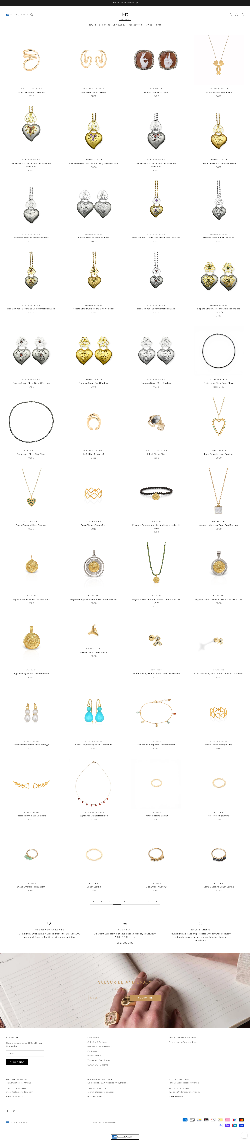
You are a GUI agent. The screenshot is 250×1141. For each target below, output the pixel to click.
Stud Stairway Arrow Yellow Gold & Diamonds (156, 673)
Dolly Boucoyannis (93, 812)
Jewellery (119, 25)
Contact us (93, 1037)
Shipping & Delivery (98, 1042)
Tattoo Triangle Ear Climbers (31, 815)
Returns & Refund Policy (100, 1046)
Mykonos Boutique (179, 1079)
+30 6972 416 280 (179, 1088)
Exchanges (93, 1051)
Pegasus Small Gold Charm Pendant (31, 599)
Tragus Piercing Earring (156, 815)
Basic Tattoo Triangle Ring (218, 744)
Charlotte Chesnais (31, 89)
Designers (104, 25)
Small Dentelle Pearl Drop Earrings (31, 744)
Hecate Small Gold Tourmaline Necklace (93, 309)
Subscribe (145, 998)
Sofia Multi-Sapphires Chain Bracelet (156, 744)
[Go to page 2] (94, 901)
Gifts (158, 25)
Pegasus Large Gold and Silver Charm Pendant (93, 599)
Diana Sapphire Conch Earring (219, 887)
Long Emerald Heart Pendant (218, 454)
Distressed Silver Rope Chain (218, 383)
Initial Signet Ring (156, 454)
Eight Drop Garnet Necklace (94, 815)
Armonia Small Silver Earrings (156, 383)
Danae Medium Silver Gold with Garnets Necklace (31, 165)
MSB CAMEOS (156, 89)
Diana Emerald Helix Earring (31, 887)
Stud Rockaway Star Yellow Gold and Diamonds (218, 673)
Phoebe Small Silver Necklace (218, 237)
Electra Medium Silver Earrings (93, 237)
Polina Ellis (218, 521)
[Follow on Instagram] (14, 1111)
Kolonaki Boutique (16, 1079)
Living (149, 25)
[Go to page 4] (156, 901)
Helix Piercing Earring (219, 815)
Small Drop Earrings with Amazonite (93, 744)
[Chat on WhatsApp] (230, 15)
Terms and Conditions (99, 1060)
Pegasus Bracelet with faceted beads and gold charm (156, 527)
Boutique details (14, 1096)
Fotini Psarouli (219, 450)
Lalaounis (156, 521)
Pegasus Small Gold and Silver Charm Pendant (219, 599)
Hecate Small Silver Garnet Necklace (156, 309)
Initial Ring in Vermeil (94, 454)
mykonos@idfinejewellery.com (184, 1092)
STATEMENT (156, 670)
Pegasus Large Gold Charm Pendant (31, 673)
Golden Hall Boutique (100, 1079)
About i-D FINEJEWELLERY (182, 1037)
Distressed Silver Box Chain (31, 454)
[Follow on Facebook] (7, 1111)
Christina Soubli (94, 521)
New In (92, 25)
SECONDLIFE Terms (98, 1065)
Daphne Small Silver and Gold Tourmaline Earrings (218, 310)
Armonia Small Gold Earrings (93, 383)
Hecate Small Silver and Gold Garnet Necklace (31, 309)
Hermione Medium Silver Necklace (31, 237)
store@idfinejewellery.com (19, 1092)
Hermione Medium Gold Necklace (219, 163)
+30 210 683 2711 (98, 1088)
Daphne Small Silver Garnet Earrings (31, 383)
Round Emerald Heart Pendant (31, 525)
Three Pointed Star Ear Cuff (93, 652)
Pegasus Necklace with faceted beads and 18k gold (156, 601)
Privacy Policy (95, 1055)
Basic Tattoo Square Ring (94, 525)
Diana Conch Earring (156, 887)
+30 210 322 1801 (16, 1088)
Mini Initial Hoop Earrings (93, 92)
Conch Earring (94, 887)
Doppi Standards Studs (156, 92)
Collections (136, 25)
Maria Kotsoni (93, 648)
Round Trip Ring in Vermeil (31, 92)
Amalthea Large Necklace (219, 92)
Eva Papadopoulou (219, 89)
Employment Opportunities (182, 1042)
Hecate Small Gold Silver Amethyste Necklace (156, 237)
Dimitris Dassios (31, 160)
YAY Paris (156, 741)
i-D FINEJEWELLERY (219, 379)
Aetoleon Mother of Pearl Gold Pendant (219, 525)
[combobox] (125, 1137)
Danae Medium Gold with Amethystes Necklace (93, 163)
